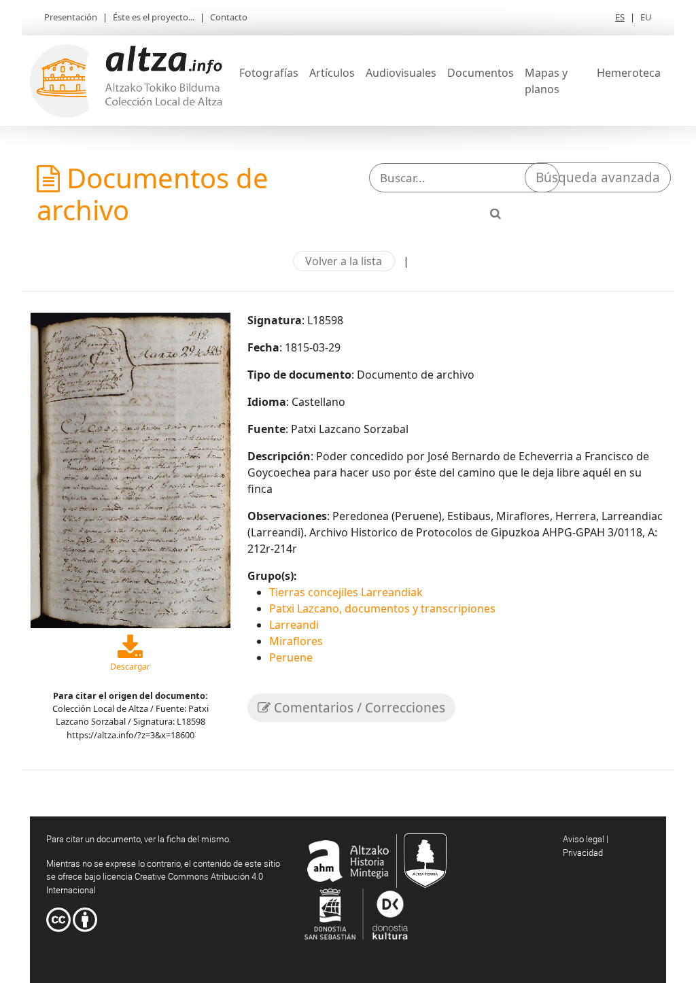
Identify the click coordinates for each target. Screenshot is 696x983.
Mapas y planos (546, 81)
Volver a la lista (343, 261)
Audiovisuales (401, 72)
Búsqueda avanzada (598, 177)
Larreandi (294, 624)
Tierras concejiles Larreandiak (346, 592)
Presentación (70, 17)
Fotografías (268, 72)
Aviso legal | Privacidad (585, 846)
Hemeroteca (629, 72)
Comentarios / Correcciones (358, 708)
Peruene (291, 657)
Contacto (228, 17)
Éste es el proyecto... (153, 17)
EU (646, 17)
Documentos (480, 72)
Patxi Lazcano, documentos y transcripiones (382, 608)
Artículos (332, 72)
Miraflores (296, 641)
